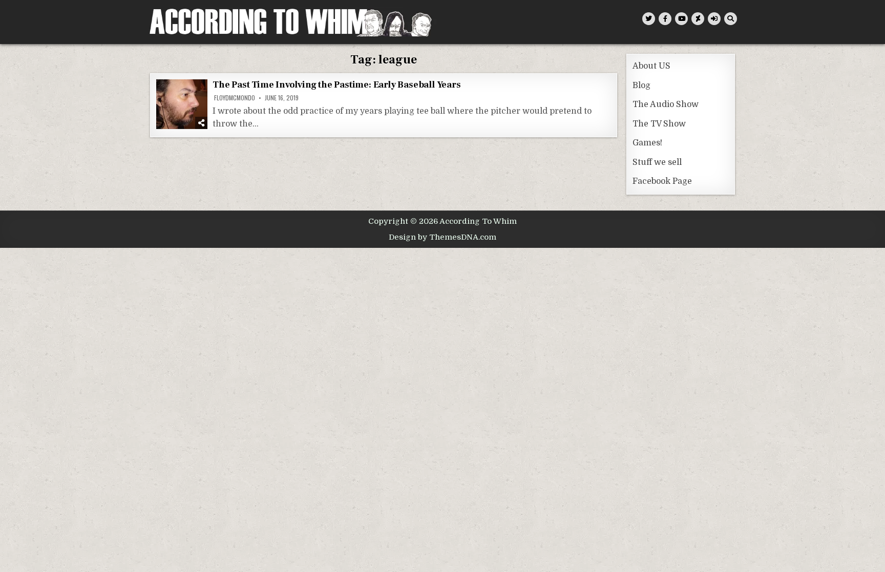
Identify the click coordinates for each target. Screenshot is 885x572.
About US (651, 66)
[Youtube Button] (681, 18)
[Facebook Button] (665, 18)
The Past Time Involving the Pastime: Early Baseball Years (337, 85)
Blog (641, 85)
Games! (647, 142)
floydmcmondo (234, 98)
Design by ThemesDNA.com (442, 237)
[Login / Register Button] (714, 18)
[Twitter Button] (648, 18)
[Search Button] (730, 18)
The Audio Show (666, 104)
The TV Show (659, 124)
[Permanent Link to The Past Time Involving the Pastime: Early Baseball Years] (181, 104)
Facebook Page (662, 181)
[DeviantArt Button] (697, 18)
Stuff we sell (657, 162)
